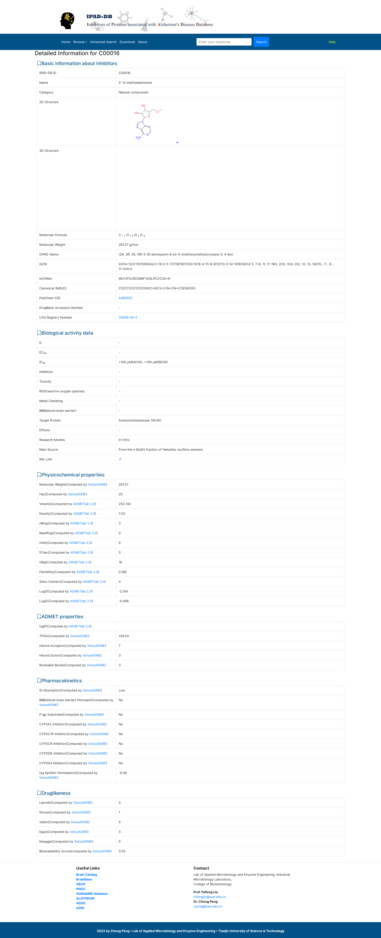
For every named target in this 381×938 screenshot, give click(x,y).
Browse (79, 42)
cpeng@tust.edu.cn (207, 906)
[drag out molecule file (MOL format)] (177, 142)
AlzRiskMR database (92, 894)
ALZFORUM (85, 898)
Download (127, 42)
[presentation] (177, 142)
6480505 (126, 298)
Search (261, 42)
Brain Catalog (86, 875)
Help (333, 42)
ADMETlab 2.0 (84, 504)
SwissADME (97, 484)
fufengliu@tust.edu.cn (209, 897)
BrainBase (84, 879)
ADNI (80, 908)
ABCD (81, 884)
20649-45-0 (128, 317)
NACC (81, 889)
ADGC (81, 903)
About (142, 42)
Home (65, 42)
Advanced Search (103, 42)
